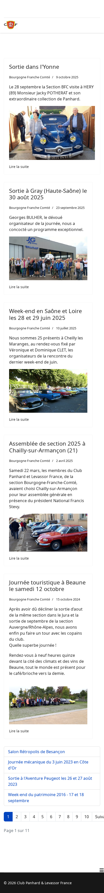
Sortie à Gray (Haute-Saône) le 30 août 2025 (48, 194)
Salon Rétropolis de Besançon (36, 751)
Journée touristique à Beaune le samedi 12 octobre (47, 585)
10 (86, 816)
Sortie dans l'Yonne (34, 66)
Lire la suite (19, 166)
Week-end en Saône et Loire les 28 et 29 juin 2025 (45, 314)
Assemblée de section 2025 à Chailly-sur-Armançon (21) (47, 447)
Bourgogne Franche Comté (29, 77)
